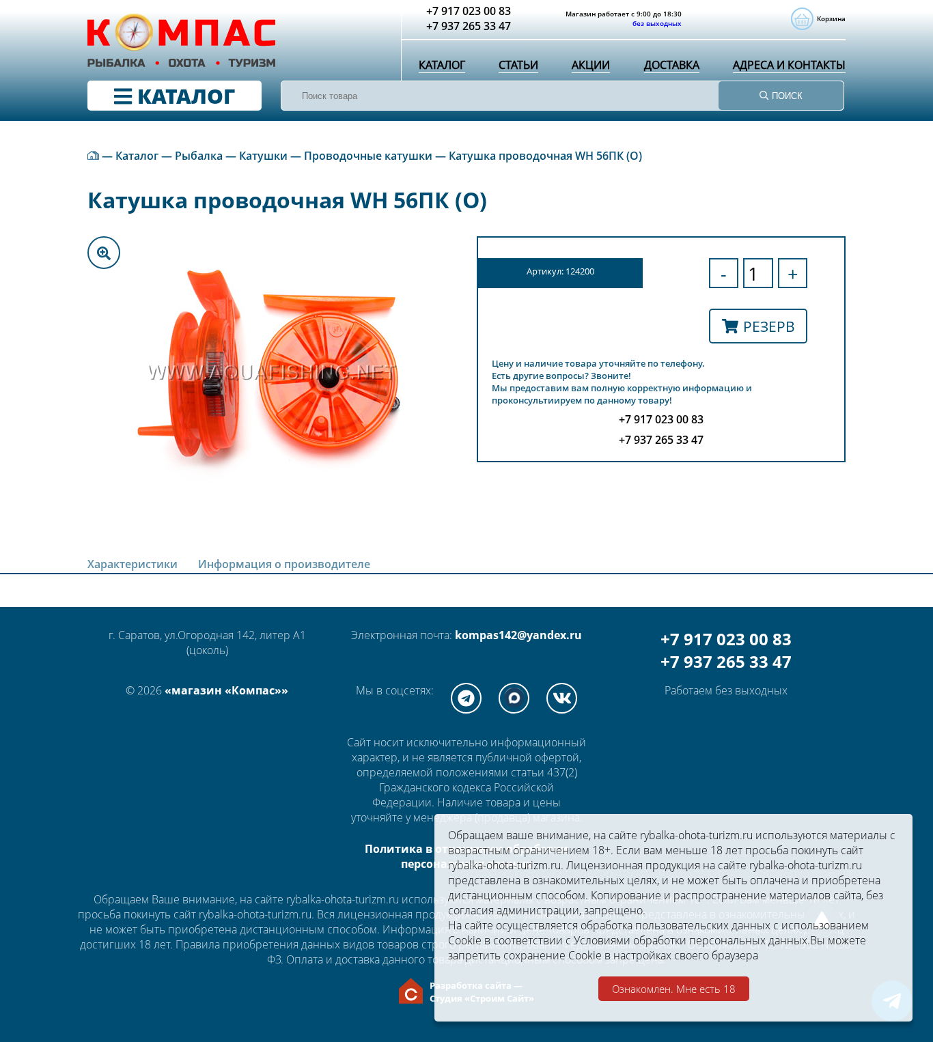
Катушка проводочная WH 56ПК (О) (545, 155)
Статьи (518, 64)
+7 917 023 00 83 (726, 639)
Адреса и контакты (789, 64)
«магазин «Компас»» (226, 690)
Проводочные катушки (368, 155)
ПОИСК (786, 96)
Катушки (263, 155)
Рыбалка (199, 155)
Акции (591, 64)
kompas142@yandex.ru (518, 635)
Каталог (442, 64)
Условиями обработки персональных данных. (692, 940)
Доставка (671, 64)
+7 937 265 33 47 (726, 661)
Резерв (769, 326)
